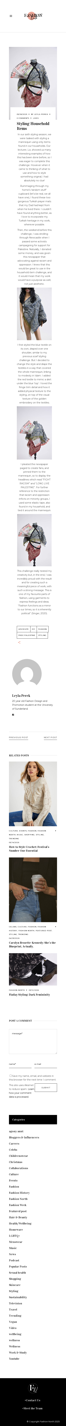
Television (15, 1303)
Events (23, 831)
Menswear (15, 1242)
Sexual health (17, 1272)
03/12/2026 (34, 990)
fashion (42, 629)
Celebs (12, 927)
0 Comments (23, 118)
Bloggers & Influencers (24, 1137)
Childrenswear (18, 1156)
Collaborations (18, 1168)
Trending (14, 839)
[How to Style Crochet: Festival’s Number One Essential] (33, 794)
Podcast (14, 1260)
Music (20, 835)
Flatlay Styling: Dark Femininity (29, 994)
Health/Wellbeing (20, 1223)
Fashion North (27, 931)
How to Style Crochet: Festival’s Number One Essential (29, 848)
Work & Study (18, 1352)
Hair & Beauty (18, 1217)
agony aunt (16, 1131)
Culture (13, 831)
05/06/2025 (22, 114)
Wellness (14, 1346)
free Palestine (26, 635)
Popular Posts (18, 1266)
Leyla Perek (41, 114)
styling (42, 635)
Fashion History (19, 1193)
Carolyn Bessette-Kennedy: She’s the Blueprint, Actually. (32, 944)
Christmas (15, 1162)
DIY (33, 629)
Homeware (16, 1229)
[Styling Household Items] (33, 674)
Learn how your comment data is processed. (21, 1093)
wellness (14, 1340)
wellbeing (15, 1334)
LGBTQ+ (14, 1236)
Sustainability (18, 1297)
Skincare (15, 1285)
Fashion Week (17, 1205)
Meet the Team (33, 1408)
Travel (13, 1309)
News (12, 1254)
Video (12, 1328)
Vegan (13, 1322)
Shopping (29, 835)
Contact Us (33, 1400)
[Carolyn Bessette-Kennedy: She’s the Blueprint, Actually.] (33, 889)
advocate (23, 629)
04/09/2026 (14, 938)
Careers (14, 1143)
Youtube (14, 1358)
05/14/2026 (14, 842)
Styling (40, 835)
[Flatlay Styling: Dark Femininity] (33, 969)
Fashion (32, 831)
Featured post (44, 931)
